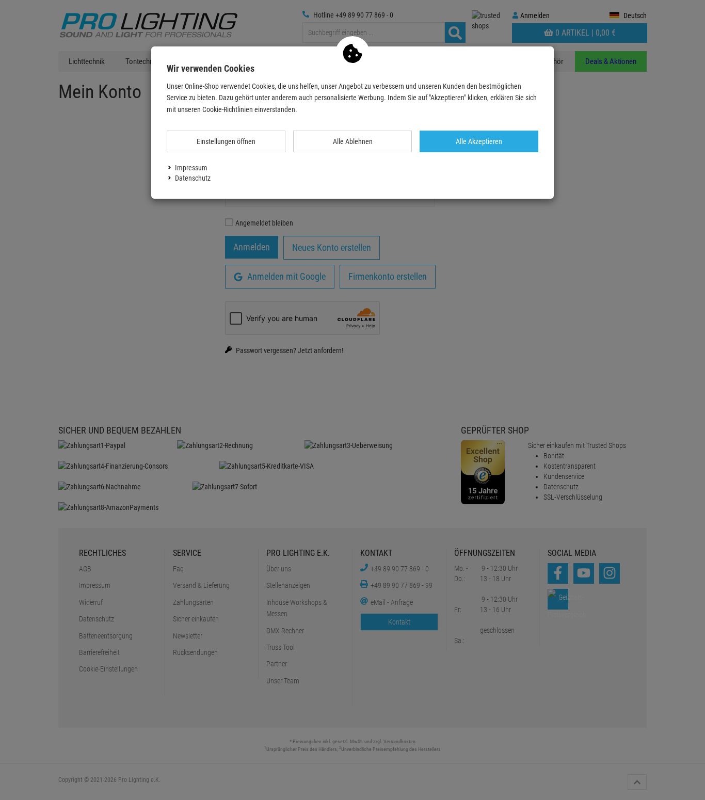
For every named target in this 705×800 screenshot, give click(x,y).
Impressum (191, 168)
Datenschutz (193, 178)
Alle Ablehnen (353, 141)
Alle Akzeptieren (479, 141)
